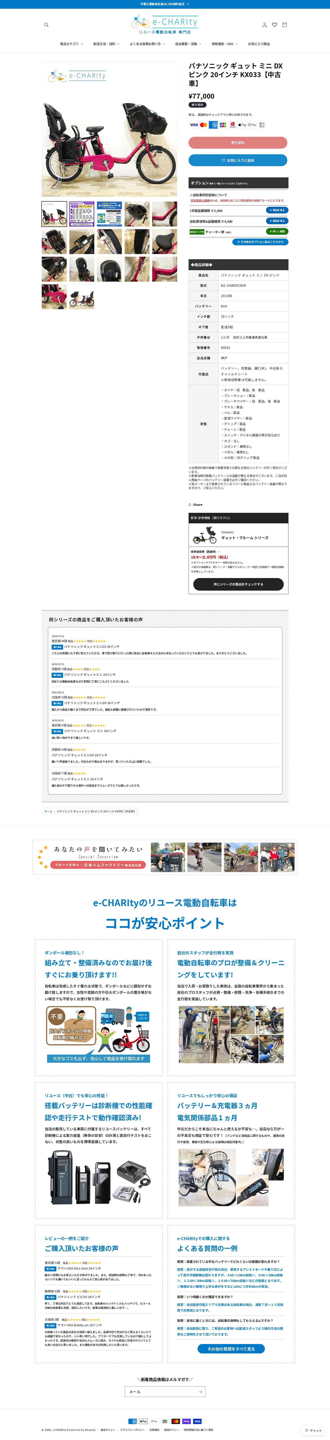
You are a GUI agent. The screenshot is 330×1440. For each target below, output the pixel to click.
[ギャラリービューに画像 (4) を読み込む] (137, 214)
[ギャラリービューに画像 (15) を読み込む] (164, 269)
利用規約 (154, 1429)
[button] (46, 25)
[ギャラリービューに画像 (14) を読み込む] (137, 269)
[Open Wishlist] (274, 25)
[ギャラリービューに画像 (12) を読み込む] (82, 269)
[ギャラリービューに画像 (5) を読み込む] (164, 214)
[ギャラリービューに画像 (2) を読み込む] (82, 214)
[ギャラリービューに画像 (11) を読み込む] (54, 269)
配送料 (202, 114)
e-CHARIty (59, 1429)
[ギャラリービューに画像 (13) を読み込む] (109, 269)
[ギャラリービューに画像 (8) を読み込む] (109, 241)
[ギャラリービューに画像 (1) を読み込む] (54, 214)
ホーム (48, 811)
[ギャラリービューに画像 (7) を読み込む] (82, 241)
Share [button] (197, 504)
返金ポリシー (108, 1429)
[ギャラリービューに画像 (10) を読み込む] (164, 241)
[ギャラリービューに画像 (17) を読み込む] (82, 296)
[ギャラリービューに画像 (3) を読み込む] (109, 214)
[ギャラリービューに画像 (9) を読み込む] (137, 241)
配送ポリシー (171, 1429)
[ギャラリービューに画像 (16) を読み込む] (54, 296)
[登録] (200, 1392)
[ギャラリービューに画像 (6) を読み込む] (54, 241)
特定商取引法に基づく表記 (198, 1429)
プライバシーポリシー (132, 1429)
